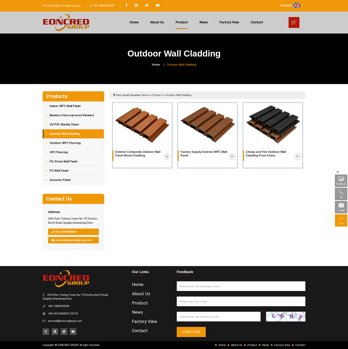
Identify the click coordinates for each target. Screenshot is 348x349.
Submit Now (191, 332)
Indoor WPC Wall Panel (65, 106)
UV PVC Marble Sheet (64, 124)
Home (134, 22)
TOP (341, 223)
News (204, 22)
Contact (257, 22)
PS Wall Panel (59, 170)
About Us (157, 22)
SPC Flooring (59, 152)
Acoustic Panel (60, 180)
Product (182, 22)
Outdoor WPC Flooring (65, 143)
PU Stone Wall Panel (63, 161)
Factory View (229, 22)
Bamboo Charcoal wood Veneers (72, 115)
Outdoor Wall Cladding (65, 133)
